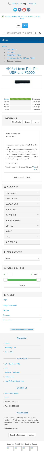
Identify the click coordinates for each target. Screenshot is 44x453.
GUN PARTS (11, 49)
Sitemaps (6, 315)
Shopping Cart (10, 347)
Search (22, 285)
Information (7, 320)
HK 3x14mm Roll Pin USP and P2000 (20, 58)
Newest (27, 122)
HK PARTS (11, 52)
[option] (22, 423)
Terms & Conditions (12, 372)
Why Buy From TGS (12, 364)
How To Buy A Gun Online (14, 381)
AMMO (9, 231)
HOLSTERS (11, 209)
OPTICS (9, 226)
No (35, 169)
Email (7, 397)
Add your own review (22, 177)
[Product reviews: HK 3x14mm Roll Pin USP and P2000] (22, 17)
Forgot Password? (10, 305)
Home (4, 46)
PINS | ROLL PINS (14, 55)
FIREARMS (11, 193)
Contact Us (32, 4)
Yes (34, 167)
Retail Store (9, 377)
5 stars (6, 99)
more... (36, 122)
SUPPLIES (11, 215)
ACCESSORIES (13, 220)
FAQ (6, 368)
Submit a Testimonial (17, 435)
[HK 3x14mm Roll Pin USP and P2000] (22, 82)
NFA (8, 236)
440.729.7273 (17, 4)
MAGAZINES (12, 204)
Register (6, 310)
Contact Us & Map (12, 393)
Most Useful (16, 122)
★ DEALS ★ (11, 242)
